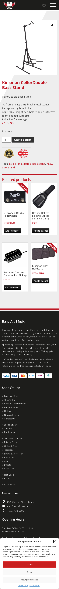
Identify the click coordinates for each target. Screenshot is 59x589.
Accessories (10, 468)
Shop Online (9, 400)
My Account (10, 432)
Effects (7, 464)
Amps (6, 461)
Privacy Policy (35, 585)
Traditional (9, 449)
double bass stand (34, 163)
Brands (7, 478)
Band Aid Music (9, 5)
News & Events (11, 415)
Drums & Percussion (13, 453)
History (7, 411)
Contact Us (9, 418)
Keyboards (9, 457)
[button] (55, 541)
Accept (29, 564)
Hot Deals (9, 474)
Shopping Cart (10, 424)
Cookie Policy (23, 585)
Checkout (8, 428)
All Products (9, 484)
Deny (29, 572)
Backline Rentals (11, 407)
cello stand (15, 163)
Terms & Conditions (13, 438)
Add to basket (22, 139)
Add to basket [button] (12, 230)
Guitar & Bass (10, 446)
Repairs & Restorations (15, 403)
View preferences (29, 579)
